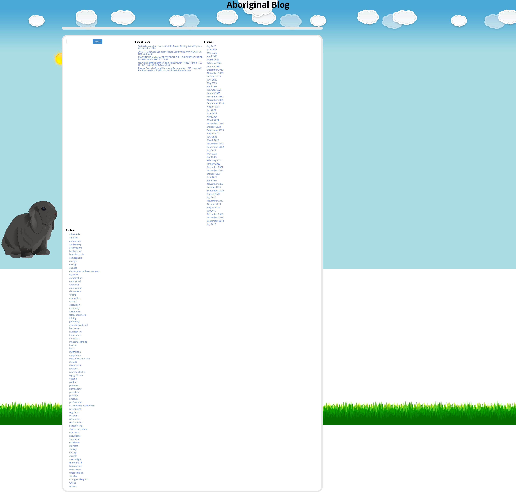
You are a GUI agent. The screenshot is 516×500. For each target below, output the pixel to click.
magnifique (75, 351)
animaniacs (75, 241)
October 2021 (214, 173)
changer (73, 261)
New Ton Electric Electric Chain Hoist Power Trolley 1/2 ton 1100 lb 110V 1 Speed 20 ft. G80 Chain (170, 63)
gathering (74, 321)
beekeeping (75, 251)
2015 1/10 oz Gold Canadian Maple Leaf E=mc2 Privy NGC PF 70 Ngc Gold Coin (169, 52)
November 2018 (215, 217)
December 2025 (215, 69)
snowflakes (74, 435)
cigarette (73, 274)
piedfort (73, 382)
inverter (73, 345)
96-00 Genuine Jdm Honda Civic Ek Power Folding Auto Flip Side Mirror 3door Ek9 (170, 47)
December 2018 (215, 214)
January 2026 (213, 66)
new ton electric (77, 371)
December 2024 (215, 96)
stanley (73, 449)
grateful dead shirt (78, 324)
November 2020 (215, 183)
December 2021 (215, 167)
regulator (74, 412)
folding (72, 318)
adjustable (74, 234)
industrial (74, 338)
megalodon (75, 355)
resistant (73, 415)
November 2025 (215, 73)
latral (72, 348)
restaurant (74, 419)
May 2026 (212, 52)
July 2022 (211, 150)
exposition (74, 304)
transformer (75, 466)
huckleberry (75, 331)
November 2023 (215, 123)
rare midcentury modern (82, 405)
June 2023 (212, 136)
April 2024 (212, 116)
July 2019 (211, 210)
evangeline (74, 298)
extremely (74, 308)
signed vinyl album (78, 429)
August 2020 (213, 194)
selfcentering (76, 425)
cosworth (74, 284)
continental (75, 281)
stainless (73, 445)
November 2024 (215, 99)
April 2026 (212, 56)
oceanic (73, 378)
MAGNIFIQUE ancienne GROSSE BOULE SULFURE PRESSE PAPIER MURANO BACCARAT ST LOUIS (170, 58)
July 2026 (211, 46)
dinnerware (75, 291)
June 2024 (212, 113)
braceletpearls (76, 254)
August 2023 (213, 133)
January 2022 (213, 163)
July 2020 (211, 197)
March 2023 (213, 140)
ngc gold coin (76, 375)
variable (73, 476)
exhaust (73, 301)
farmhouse (74, 311)
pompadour (75, 388)
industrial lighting (78, 341)
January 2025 (213, 93)
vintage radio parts (79, 479)
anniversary (75, 244)
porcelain (74, 392)
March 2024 (213, 120)
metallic (73, 361)
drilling (72, 294)
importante (75, 335)
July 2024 (211, 110)
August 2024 (213, 106)
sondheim (74, 439)
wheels (72, 482)
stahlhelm (74, 442)
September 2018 (215, 220)
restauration (75, 422)
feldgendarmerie (77, 314)
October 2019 (214, 204)
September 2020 (215, 190)
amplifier (73, 237)
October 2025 (214, 76)
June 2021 (212, 177)
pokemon (74, 385)
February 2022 (214, 160)
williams (73, 486)
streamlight (75, 459)
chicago (73, 264)
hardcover (74, 328)
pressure (73, 398)
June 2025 (212, 79)
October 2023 (214, 126)
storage (73, 452)
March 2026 (213, 59)
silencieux (74, 432)
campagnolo (75, 257)
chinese (73, 267)
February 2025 (214, 89)
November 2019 (215, 200)
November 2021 (215, 170)
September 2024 (215, 103)
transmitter (75, 469)
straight (73, 455)
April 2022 (212, 157)
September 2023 (215, 130)
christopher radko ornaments (84, 271)
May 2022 (212, 153)
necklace (73, 368)
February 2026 (214, 63)
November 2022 (215, 143)
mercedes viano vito (79, 358)
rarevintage (75, 408)
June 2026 (212, 49)
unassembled (76, 472)
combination (75, 277)
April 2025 (212, 86)
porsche (73, 395)
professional (75, 402)
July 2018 (211, 224)
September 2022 (215, 146)
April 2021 (212, 180)
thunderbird (75, 462)
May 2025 (212, 83)
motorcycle (75, 365)
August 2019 (213, 207)
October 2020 (214, 187)
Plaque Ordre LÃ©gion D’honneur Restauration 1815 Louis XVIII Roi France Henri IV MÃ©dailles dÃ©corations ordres (170, 69)
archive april (75, 247)
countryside (75, 288)
